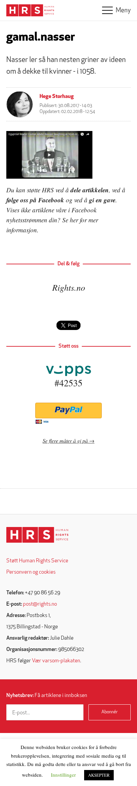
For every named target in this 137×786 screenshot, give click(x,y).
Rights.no (68, 287)
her (74, 220)
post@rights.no (40, 604)
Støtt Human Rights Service (37, 561)
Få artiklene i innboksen (46, 695)
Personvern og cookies (31, 572)
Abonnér (109, 712)
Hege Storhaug (57, 96)
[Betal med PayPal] (68, 410)
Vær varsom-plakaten (56, 661)
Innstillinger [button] (63, 774)
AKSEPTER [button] (99, 775)
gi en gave (102, 199)
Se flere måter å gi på (65, 440)
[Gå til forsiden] (37, 535)
